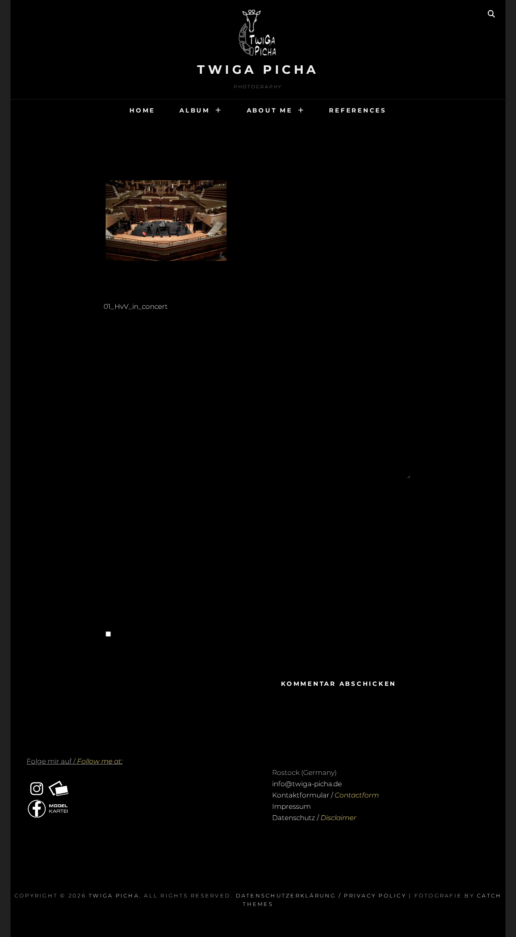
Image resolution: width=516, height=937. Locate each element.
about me (270, 110)
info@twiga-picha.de (307, 784)
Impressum (291, 806)
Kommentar (134, 396)
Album (194, 110)
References (358, 110)
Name (123, 499)
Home (142, 110)
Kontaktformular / (325, 795)
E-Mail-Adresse (138, 544)
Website (125, 589)
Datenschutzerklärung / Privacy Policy (321, 895)
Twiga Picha (258, 69)
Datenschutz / (314, 818)
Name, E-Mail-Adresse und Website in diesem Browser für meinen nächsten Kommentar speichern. (259, 651)
